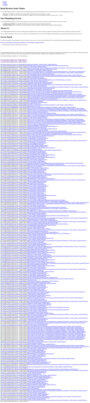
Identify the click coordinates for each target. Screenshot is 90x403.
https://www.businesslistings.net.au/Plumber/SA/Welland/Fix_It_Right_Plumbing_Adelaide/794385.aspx (22, 42)
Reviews (5, 1)
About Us (5, 4)
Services (5, 2)
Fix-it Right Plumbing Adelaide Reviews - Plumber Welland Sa (14, 59)
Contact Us (5, 5)
